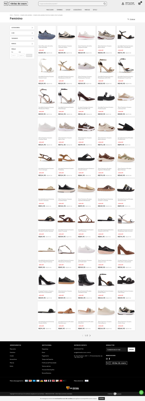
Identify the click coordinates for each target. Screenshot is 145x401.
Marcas (87, 10)
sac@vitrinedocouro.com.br (82, 352)
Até (20, 52)
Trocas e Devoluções (48, 369)
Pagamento (45, 356)
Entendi (101, 398)
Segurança (45, 349)
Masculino (50, 10)
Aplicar (29, 55)
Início (11, 15)
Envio (43, 352)
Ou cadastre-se (130, 4)
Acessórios (77, 10)
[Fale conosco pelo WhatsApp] (141, 392)
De (12, 52)
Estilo (95, 10)
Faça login (131, 3)
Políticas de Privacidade (49, 363)
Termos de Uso (46, 366)
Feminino (60, 10)
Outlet (68, 10)
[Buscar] (104, 3)
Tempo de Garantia (47, 359)
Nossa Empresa (46, 373)
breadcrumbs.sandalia (26, 15)
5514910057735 (78, 349)
